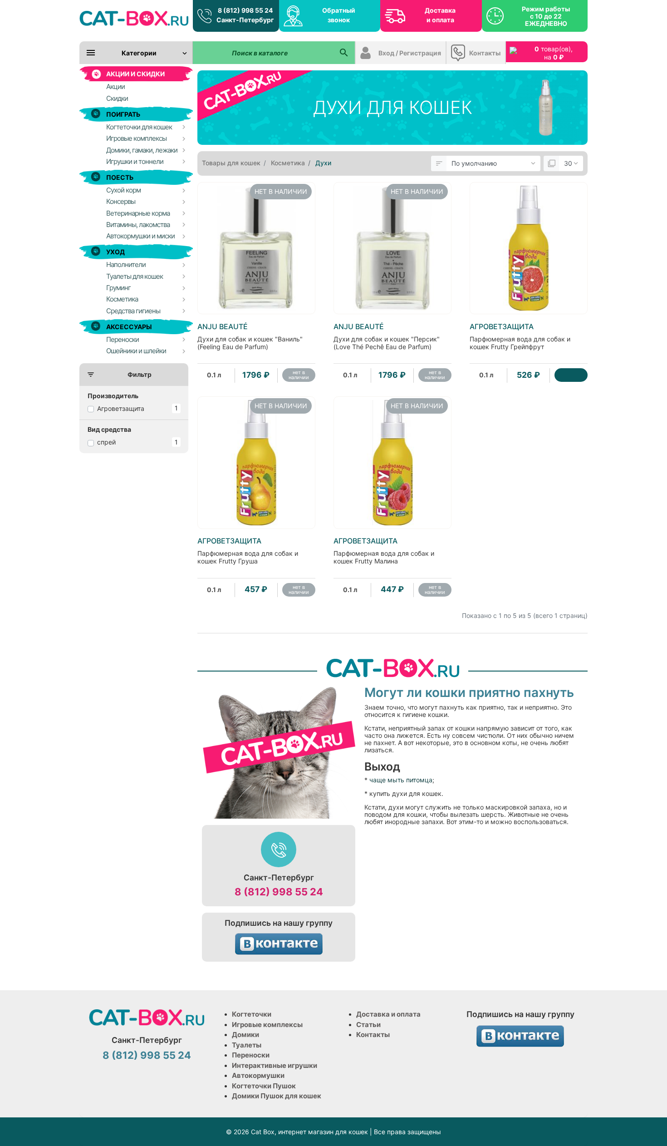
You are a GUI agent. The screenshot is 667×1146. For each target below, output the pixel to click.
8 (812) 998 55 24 (279, 892)
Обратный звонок (338, 15)
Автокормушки (258, 1075)
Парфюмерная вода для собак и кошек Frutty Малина (384, 551)
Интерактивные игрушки (274, 1065)
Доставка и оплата (440, 15)
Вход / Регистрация (409, 53)
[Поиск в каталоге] (344, 52)
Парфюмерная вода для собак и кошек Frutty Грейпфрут (520, 336)
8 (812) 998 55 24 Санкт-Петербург (245, 15)
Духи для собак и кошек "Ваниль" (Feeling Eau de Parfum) (250, 336)
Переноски (251, 1055)
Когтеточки (251, 1014)
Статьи (368, 1024)
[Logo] (133, 18)
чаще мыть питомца (400, 780)
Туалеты (246, 1045)
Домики (245, 1034)
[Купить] (571, 375)
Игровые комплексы (267, 1024)
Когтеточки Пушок (264, 1086)
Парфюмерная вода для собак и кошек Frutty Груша (247, 551)
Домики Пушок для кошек (276, 1096)
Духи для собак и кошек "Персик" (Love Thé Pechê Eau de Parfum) (387, 336)
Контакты (484, 53)
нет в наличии (299, 374)
